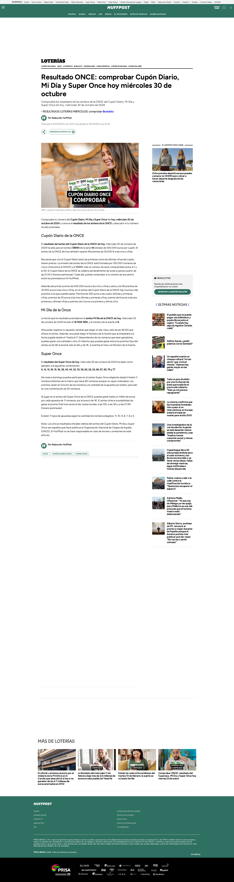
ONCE (59, 66)
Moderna (98, 874)
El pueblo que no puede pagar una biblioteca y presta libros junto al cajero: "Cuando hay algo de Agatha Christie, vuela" (179, 321)
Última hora (217, 7)
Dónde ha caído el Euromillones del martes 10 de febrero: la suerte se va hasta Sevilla (136, 776)
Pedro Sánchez (77, 2)
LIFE (100, 14)
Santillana (111, 865)
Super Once (81, 454)
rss (35, 827)
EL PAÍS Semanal (143, 869)
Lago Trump (90, 2)
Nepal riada (48, 2)
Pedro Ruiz (102, 2)
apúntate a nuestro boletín (172, 292)
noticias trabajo (138, 14)
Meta (153, 2)
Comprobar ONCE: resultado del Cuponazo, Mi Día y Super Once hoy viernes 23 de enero (177, 776)
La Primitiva (68, 66)
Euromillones (89, 66)
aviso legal (122, 819)
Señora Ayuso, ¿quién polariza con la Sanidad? (179, 342)
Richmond (84, 874)
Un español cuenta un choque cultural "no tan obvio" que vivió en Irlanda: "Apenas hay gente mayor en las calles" (179, 363)
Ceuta (26, 2)
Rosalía (195, 2)
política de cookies (125, 815)
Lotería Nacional (48, 66)
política (72, 14)
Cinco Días (123, 869)
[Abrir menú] (3, 7)
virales (92, 14)
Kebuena (162, 869)
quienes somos (40, 815)
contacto (38, 819)
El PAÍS (86, 865)
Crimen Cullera (206, 2)
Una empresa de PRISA (62, 868)
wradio (112, 869)
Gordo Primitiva (103, 66)
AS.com (146, 865)
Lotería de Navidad (119, 66)
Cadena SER (138, 865)
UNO (104, 869)
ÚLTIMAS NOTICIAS (158, 14)
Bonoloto (78, 66)
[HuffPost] (43, 803)
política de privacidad (126, 823)
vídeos (108, 14)
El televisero (121, 14)
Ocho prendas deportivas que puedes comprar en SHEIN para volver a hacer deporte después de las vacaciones (172, 177)
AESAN (218, 2)
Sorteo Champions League (131, 2)
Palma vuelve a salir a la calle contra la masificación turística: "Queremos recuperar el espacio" (179, 483)
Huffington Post (89, 869)
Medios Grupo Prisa (62, 874)
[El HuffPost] (118, 7)
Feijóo (146, 2)
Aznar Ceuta (36, 2)
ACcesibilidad (123, 827)
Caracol (165, 865)
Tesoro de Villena (164, 2)
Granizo (177, 2)
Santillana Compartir (126, 865)
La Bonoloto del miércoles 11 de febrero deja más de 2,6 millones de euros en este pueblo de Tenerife (96, 776)
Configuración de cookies (128, 811)
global (82, 14)
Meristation (159, 874)
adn (155, 865)
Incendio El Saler (62, 2)
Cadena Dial (133, 869)
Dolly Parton (113, 2)
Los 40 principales (99, 865)
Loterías (53, 61)
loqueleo (146, 874)
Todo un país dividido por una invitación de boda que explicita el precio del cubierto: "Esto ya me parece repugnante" (178, 386)
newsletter (39, 823)
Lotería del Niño (135, 66)
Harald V (186, 2)
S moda (134, 874)
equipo (36, 811)
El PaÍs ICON (122, 874)
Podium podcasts (111, 874)
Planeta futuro (153, 869)
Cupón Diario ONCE (62, 454)
